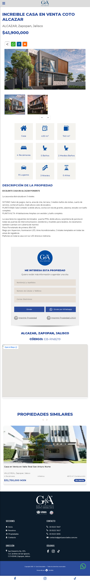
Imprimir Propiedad (28, 318)
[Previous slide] (43, 419)
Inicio (10, 527)
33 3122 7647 (54, 527)
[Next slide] (47, 419)
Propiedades (13, 534)
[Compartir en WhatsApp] (13, 44)
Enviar (29, 309)
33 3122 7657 (54, 530)
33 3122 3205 (54, 534)
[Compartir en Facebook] (19, 44)
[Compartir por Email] (25, 44)
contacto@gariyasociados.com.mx (63, 537)
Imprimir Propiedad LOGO (63, 318)
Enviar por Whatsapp (63, 309)
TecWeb (51, 570)
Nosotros (12, 530)
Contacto (12, 537)
